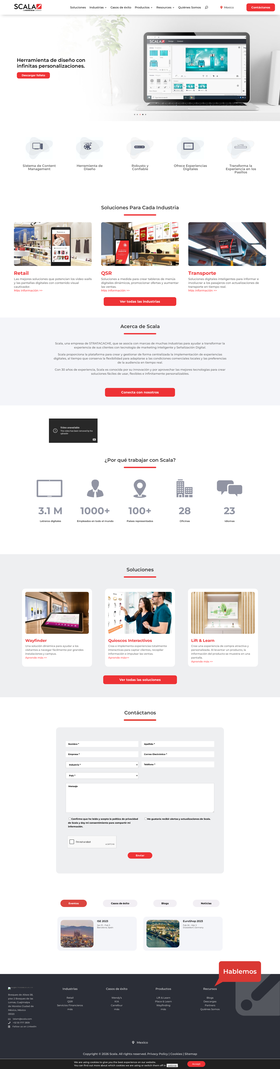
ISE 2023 (102, 986)
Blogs (165, 968)
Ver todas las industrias (140, 301)
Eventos (74, 968)
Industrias (96, 7)
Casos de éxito (121, 7)
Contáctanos (260, 7)
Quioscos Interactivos (130, 706)
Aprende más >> (36, 723)
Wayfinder (36, 706)
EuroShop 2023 (193, 986)
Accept (196, 1064)
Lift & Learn (203, 706)
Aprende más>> (118, 723)
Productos (142, 7)
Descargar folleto (33, 75)
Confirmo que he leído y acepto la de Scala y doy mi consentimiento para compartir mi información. (103, 888)
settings (172, 1065)
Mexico (229, 7)
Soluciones (78, 7)
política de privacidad (125, 884)
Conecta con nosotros (140, 392)
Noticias (206, 968)
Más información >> (28, 290)
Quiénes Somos (189, 7)
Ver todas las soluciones (140, 745)
